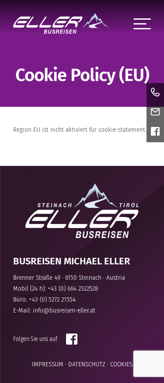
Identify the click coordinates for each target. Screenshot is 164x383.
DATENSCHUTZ (86, 364)
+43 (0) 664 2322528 (73, 288)
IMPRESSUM (47, 364)
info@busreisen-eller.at (64, 310)
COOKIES (121, 364)
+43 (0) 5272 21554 (52, 299)
